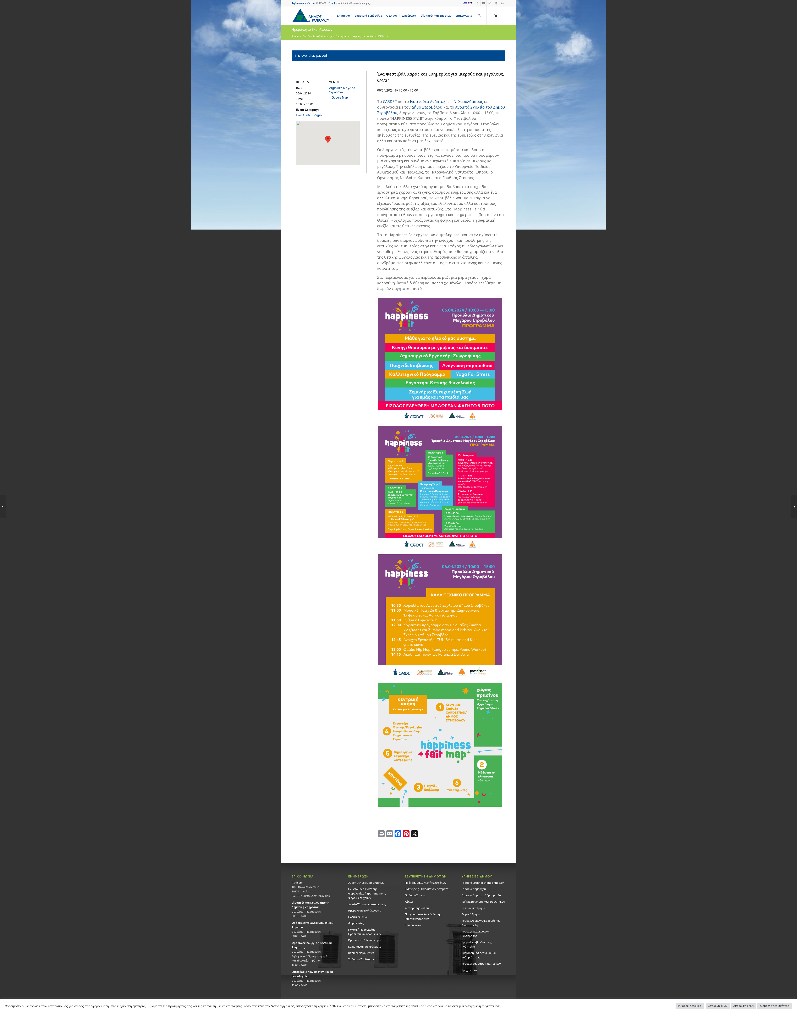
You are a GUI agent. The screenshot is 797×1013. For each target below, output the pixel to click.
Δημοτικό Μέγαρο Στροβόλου (342, 90)
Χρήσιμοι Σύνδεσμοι (361, 959)
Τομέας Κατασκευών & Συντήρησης (476, 934)
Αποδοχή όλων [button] (717, 1006)
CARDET (390, 101)
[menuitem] (344, 15)
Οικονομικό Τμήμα (473, 908)
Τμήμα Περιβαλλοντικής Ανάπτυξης (477, 944)
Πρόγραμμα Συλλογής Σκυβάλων (425, 883)
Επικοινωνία (413, 925)
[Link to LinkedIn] (502, 3)
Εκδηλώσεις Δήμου (309, 115)
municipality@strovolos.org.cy (353, 3)
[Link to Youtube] (483, 3)
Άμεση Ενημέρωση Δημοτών (366, 883)
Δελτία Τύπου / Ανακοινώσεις (367, 904)
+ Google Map (338, 97)
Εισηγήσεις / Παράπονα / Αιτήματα (427, 889)
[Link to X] (496, 3)
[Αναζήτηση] (479, 15)
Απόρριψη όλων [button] (743, 1006)
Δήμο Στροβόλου (427, 107)
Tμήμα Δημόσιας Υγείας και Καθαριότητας (479, 955)
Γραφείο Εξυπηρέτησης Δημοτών (483, 883)
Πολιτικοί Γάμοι (358, 917)
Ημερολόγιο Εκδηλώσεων (364, 910)
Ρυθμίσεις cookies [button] (689, 1006)
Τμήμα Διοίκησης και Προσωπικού (483, 901)
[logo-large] (311, 15)
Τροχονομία (469, 970)
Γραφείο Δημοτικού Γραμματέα (481, 895)
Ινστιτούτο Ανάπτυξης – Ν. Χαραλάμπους (446, 101)
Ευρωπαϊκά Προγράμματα (364, 946)
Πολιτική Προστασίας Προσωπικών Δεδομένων (364, 932)
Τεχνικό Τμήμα (471, 914)
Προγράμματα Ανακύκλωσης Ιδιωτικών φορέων (423, 916)
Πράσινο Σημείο (415, 895)
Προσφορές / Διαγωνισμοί (364, 940)
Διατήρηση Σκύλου (417, 908)
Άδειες (409, 901)
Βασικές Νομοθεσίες (361, 953)
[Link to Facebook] (477, 3)
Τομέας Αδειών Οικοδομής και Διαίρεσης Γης (481, 923)
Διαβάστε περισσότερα (774, 1006)
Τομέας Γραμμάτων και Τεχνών (481, 963)
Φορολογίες (356, 923)
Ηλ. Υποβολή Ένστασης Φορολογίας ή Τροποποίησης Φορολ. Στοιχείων (367, 893)
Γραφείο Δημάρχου (474, 889)
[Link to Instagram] (490, 3)
